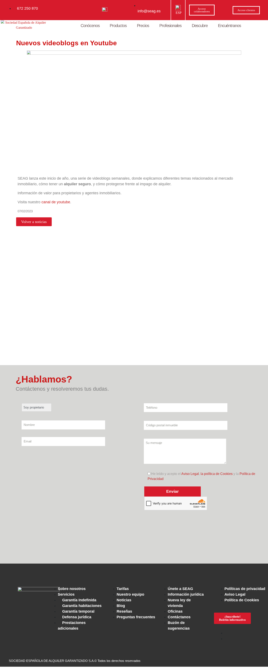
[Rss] (168, 573)
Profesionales (170, 25)
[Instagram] (127, 573)
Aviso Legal (190, 474)
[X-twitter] (99, 573)
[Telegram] (182, 573)
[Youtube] (113, 573)
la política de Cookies (217, 474)
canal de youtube (55, 202)
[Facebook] (85, 573)
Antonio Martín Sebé (30, 358)
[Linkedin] (141, 573)
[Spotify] (154, 573)
